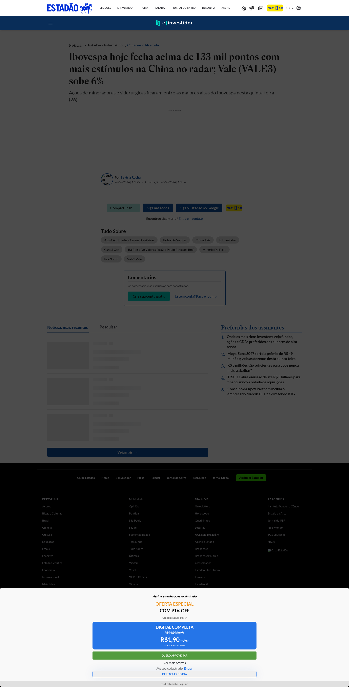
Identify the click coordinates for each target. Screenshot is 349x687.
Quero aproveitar (174, 655)
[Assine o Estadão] (274, 8)
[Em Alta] (244, 8)
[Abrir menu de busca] (298, 23)
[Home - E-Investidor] (174, 23)
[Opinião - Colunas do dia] (252, 8)
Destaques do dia (174, 674)
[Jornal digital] (261, 8)
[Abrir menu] (50, 23)
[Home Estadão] (69, 8)
